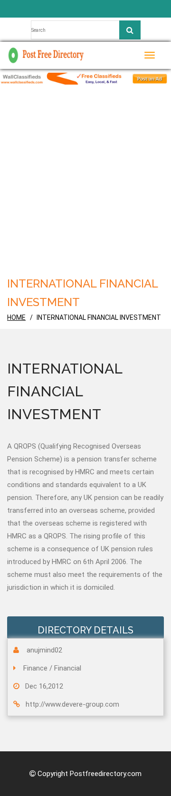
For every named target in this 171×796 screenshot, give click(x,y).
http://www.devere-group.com (72, 704)
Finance (35, 668)
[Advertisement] (85, 184)
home (16, 317)
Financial (67, 668)
